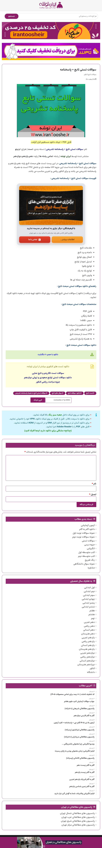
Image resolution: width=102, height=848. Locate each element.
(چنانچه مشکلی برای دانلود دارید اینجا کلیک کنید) (48, 431)
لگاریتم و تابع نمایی (41, 373)
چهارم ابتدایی (88, 599)
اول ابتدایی (89, 587)
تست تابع (89, 393)
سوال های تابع (57, 393)
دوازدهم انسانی (87, 660)
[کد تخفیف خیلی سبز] (51, 30)
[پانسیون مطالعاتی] (51, 842)
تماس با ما (32, 239)
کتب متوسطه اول (86, 552)
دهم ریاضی (89, 626)
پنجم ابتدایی (88, 603)
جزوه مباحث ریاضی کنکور (48, 382)
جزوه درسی (89, 544)
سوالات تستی (88, 541)
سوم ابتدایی (89, 595)
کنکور (92, 668)
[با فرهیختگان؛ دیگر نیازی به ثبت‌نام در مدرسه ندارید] (51, 205)
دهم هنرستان (88, 633)
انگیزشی (91, 548)
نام (94, 484)
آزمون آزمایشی (88, 525)
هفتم (92, 610)
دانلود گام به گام (87, 529)
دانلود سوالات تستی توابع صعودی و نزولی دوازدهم (48, 377)
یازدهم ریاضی (88, 641)
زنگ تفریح (90, 560)
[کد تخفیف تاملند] (51, 51)
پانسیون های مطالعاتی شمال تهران (77, 813)
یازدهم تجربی (88, 637)
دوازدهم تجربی (87, 653)
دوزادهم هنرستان (86, 664)
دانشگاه (91, 672)
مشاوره (91, 567)
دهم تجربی (89, 622)
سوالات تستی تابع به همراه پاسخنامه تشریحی (30, 393)
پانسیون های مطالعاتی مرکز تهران (78, 825)
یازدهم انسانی (88, 645)
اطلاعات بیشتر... (67, 239)
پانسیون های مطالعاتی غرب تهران (78, 817)
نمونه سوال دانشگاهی (84, 564)
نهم (93, 618)
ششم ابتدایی (88, 607)
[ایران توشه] (51, 5)
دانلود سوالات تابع (74, 393)
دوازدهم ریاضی (87, 657)
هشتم (91, 614)
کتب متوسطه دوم (86, 556)
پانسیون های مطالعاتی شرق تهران (78, 821)
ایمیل (92, 494)
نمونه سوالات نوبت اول (84, 533)
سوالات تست (57, 373)
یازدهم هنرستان (87, 649)
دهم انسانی (89, 630)
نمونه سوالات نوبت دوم (83, 537)
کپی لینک (38, 400)
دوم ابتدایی (89, 591)
